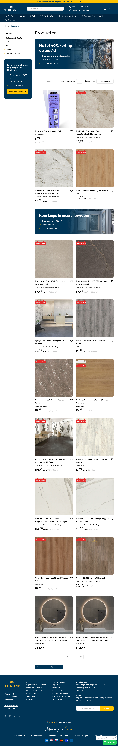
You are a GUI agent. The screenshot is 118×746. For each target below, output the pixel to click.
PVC (33, 16)
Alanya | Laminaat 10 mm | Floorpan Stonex (50, 401)
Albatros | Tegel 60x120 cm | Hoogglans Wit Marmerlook (93, 520)
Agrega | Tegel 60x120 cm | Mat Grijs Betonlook (50, 342)
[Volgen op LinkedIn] (20, 716)
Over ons (104, 16)
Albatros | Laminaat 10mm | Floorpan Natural (91, 460)
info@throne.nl (10, 708)
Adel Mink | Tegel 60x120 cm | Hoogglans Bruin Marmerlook (88, 132)
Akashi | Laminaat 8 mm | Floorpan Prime (90, 342)
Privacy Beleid (36, 736)
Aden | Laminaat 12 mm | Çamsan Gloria (93, 191)
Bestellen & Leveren (34, 688)
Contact (29, 699)
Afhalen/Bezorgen (80, 736)
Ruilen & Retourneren (35, 691)
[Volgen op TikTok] (15, 716)
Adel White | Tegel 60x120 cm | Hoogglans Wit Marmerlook (48, 192)
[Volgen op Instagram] (10, 716)
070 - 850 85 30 (11, 706)
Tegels (10, 16)
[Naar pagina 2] (85, 657)
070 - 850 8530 (82, 7)
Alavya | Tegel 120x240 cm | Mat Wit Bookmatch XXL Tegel (50, 460)
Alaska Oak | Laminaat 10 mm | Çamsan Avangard (92, 401)
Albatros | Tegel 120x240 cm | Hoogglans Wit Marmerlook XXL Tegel (51, 520)
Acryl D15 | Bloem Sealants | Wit (48, 131)
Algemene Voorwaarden (36, 685)
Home (6, 26)
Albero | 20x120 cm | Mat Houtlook (90, 578)
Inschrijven (107, 708)
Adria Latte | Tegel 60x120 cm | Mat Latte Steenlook (50, 282)
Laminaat (22, 16)
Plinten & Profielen (48, 16)
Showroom (12, 20)
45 (81, 657)
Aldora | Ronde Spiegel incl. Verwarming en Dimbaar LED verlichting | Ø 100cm (52, 638)
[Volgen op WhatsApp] (24, 716)
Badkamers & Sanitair (70, 16)
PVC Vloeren (57, 691)
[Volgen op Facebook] (5, 716)
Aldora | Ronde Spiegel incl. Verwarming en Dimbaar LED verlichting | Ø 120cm (93, 638)
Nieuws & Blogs (32, 693)
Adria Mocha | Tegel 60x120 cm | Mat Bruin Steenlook (91, 282)
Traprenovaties (89, 16)
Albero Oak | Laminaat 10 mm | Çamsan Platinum (51, 579)
